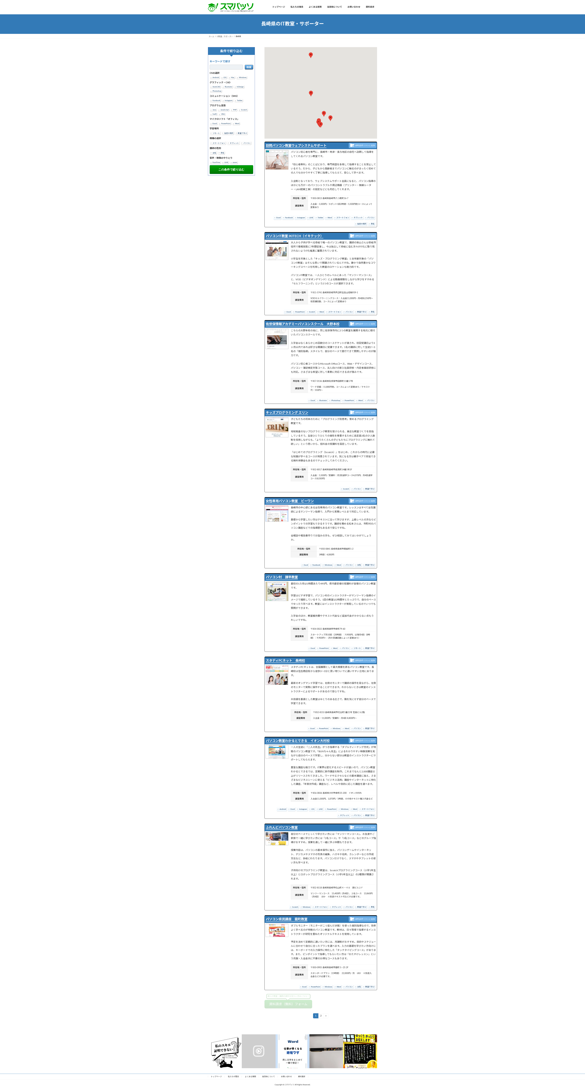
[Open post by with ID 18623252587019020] (259, 1051)
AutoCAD (216, 87)
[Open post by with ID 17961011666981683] (326, 1051)
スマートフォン (219, 143)
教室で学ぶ (242, 133)
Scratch (244, 110)
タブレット (234, 143)
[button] (321, 125)
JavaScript (224, 110)
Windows (242, 77)
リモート (216, 133)
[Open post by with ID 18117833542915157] (292, 1051)
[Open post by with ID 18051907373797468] (360, 1051)
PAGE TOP (569, 1054)
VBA (223, 114)
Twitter (239, 100)
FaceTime (216, 162)
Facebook (216, 100)
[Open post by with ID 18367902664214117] (225, 1051)
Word (237, 123)
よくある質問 (250, 1076)
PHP (235, 110)
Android (216, 77)
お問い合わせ (286, 1076)
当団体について (268, 1076)
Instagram (228, 100)
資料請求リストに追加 (365, 145)
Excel (215, 123)
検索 (248, 67)
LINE (226, 162)
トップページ (216, 1076)
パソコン (247, 143)
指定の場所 (228, 133)
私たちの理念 (233, 1076)
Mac (232, 77)
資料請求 (301, 1076)
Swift (215, 114)
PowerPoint (225, 123)
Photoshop (217, 91)
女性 (214, 153)
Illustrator (228, 87)
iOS (225, 77)
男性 (222, 153)
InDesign (240, 87)
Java (214, 110)
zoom (235, 162)
